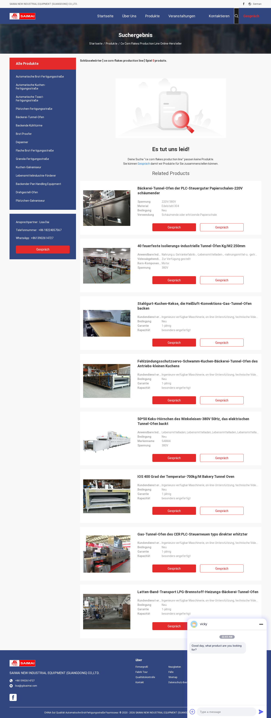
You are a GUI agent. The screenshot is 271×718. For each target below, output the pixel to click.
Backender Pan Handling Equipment (38, 184)
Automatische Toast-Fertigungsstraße (30, 98)
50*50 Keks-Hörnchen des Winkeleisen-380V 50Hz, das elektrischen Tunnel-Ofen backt (193, 421)
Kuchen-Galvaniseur (28, 167)
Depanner (22, 142)
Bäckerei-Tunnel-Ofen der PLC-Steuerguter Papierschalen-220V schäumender (190, 190)
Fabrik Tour (142, 672)
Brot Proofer (24, 133)
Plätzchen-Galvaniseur (30, 200)
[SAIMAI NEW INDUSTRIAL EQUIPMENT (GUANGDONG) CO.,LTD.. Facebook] (243, 4)
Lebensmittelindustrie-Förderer (36, 175)
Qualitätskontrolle (145, 677)
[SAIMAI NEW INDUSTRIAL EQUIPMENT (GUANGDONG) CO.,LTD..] (22, 15)
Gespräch (42, 249)
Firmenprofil (142, 667)
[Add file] (192, 711)
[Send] (261, 711)
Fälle (170, 672)
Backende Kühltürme (29, 125)
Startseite (96, 43)
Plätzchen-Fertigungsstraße (34, 108)
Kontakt (140, 682)
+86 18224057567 (50, 230)
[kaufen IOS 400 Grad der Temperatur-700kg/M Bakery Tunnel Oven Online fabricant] (106, 496)
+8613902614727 (42, 238)
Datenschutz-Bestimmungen (181, 682)
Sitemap (172, 677)
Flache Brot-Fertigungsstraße (35, 150)
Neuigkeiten (174, 667)
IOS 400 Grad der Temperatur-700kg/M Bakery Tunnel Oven (185, 476)
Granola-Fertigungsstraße (32, 158)
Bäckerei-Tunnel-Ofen (30, 117)
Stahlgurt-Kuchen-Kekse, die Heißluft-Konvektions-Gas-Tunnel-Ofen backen (194, 305)
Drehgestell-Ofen (27, 192)
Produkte (111, 43)
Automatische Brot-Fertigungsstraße (40, 76)
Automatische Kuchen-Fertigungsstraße (30, 86)
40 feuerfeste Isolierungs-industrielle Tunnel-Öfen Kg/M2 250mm (191, 246)
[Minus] (261, 624)
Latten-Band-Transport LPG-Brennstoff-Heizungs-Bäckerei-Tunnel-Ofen (197, 592)
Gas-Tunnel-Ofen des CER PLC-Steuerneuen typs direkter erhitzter (192, 534)
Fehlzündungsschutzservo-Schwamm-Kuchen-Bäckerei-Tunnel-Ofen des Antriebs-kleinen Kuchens (197, 363)
